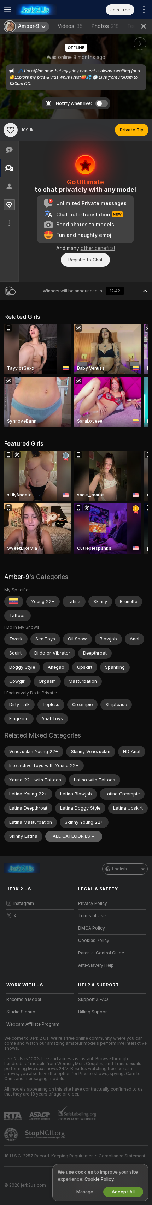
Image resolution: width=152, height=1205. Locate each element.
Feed (133, 26)
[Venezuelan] (13, 601)
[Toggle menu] (8, 9)
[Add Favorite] (11, 130)
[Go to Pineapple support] (11, 1134)
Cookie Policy (98, 1179)
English (119, 868)
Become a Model (23, 999)
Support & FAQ (93, 999)
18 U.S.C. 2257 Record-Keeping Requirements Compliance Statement (74, 1155)
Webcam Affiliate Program (32, 1024)
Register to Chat (85, 259)
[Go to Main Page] (46, 9)
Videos (70, 26)
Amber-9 (16, 576)
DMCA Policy (91, 928)
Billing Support (93, 1011)
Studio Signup (20, 1011)
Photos (105, 26)
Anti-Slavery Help (96, 965)
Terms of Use (92, 915)
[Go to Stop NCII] (45, 1134)
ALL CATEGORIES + (74, 836)
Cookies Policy (93, 940)
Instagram (23, 903)
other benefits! (98, 248)
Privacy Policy (92, 903)
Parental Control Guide (101, 952)
